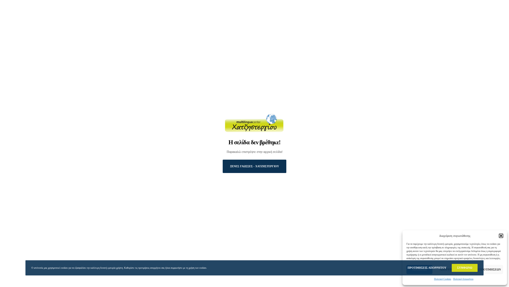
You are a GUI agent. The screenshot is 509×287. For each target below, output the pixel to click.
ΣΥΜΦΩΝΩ (464, 267)
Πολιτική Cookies (442, 279)
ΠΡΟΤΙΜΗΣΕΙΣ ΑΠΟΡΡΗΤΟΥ (427, 267)
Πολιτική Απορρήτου (463, 279)
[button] (501, 236)
